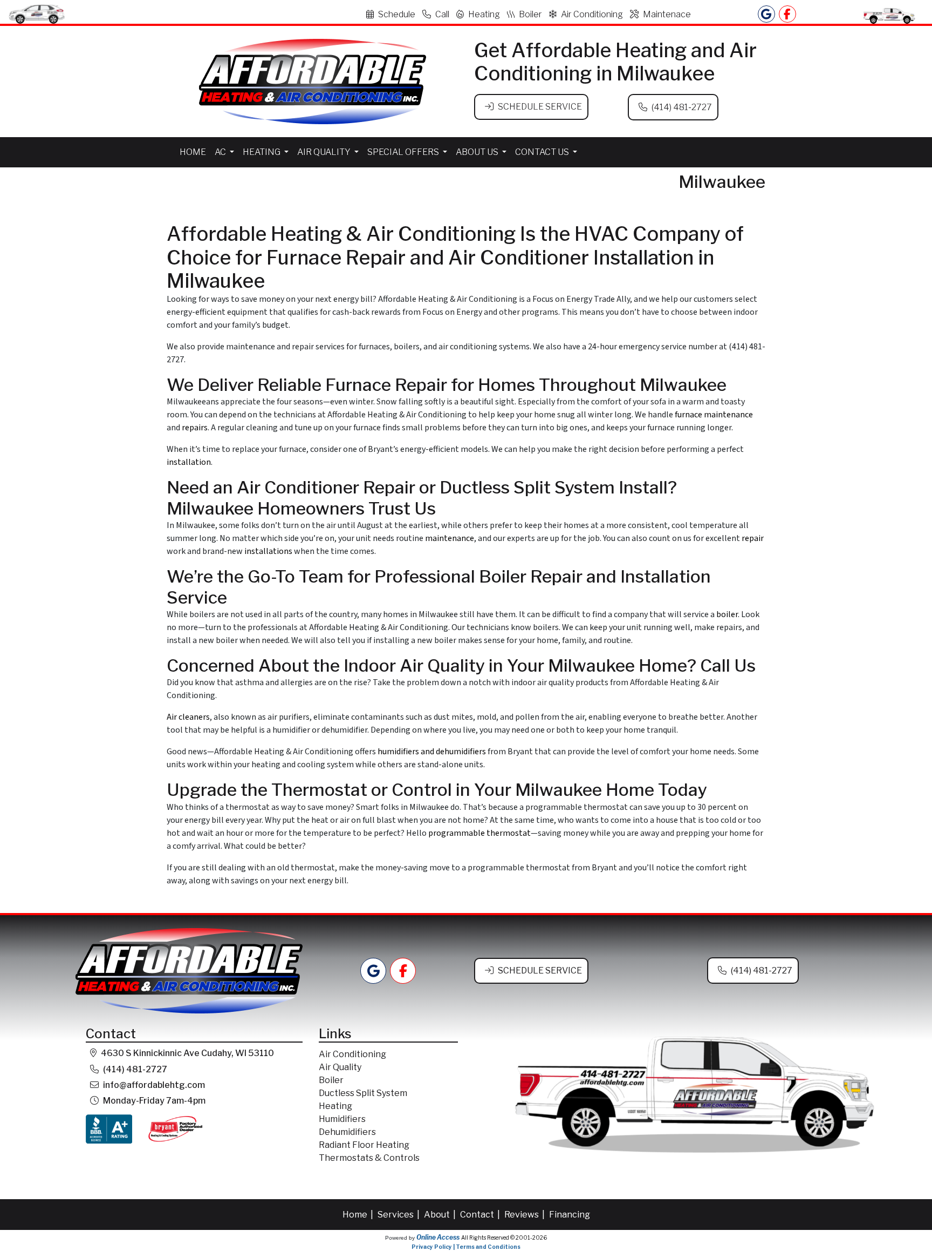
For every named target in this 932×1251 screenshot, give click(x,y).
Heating (484, 14)
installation (189, 462)
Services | (399, 1214)
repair (753, 538)
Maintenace (667, 14)
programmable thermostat (479, 833)
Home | (358, 1214)
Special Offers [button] (404, 152)
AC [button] (221, 152)
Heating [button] (262, 152)
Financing (569, 1214)
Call (442, 14)
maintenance (449, 538)
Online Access (438, 1237)
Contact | (481, 1214)
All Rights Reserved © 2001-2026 (504, 1237)
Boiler (530, 14)
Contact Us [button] (543, 152)
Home (193, 152)
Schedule (396, 14)
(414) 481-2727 (682, 107)
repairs (195, 428)
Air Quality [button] (324, 152)
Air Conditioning (592, 14)
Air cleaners (188, 717)
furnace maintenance (714, 415)
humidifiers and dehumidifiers (432, 752)
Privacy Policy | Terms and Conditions (466, 1246)
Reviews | (525, 1214)
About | (440, 1214)
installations (268, 551)
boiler (727, 614)
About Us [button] (478, 152)
